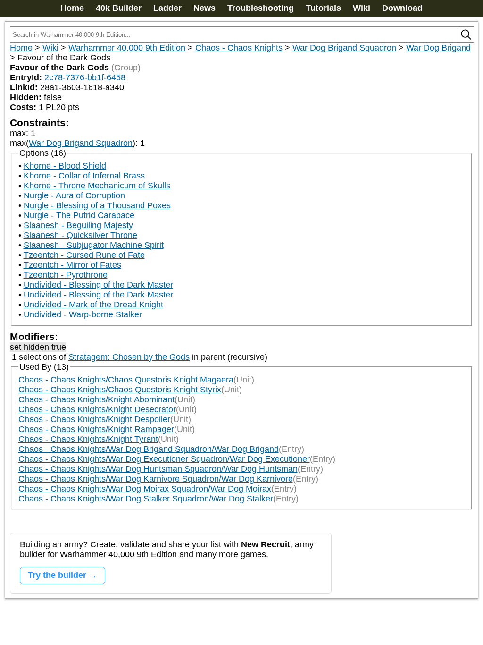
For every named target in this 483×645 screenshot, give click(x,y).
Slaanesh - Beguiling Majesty (78, 225)
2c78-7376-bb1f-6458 (84, 77)
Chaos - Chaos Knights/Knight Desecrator (97, 409)
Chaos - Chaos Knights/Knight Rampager (96, 429)
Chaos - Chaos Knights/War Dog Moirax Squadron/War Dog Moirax (144, 488)
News (204, 8)
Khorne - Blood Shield (65, 165)
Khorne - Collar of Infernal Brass (84, 175)
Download (402, 8)
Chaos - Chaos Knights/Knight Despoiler (94, 419)
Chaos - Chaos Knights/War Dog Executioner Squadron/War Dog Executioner (164, 459)
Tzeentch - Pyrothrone (66, 275)
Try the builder (57, 575)
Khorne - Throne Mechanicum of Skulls (97, 185)
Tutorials (323, 8)
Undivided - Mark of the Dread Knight (93, 304)
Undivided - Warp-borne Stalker (83, 314)
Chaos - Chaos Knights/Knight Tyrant (88, 439)
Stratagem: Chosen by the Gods (129, 357)
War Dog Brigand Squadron (344, 47)
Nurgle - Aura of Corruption (74, 195)
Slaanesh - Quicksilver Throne (80, 235)
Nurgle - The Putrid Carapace (79, 215)
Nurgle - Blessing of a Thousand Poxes (97, 205)
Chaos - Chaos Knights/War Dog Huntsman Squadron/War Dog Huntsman (158, 469)
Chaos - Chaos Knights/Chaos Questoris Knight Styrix (119, 389)
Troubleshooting (260, 8)
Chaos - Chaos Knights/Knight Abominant (96, 399)
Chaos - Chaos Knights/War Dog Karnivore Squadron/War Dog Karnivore (155, 479)
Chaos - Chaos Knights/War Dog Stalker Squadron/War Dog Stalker (145, 498)
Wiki (361, 8)
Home (72, 8)
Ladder (167, 8)
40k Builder (119, 8)
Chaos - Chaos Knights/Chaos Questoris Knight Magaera (125, 379)
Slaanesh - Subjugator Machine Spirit (94, 245)
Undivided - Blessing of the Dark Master (98, 284)
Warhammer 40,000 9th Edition (126, 47)
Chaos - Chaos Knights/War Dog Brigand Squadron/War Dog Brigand (148, 449)
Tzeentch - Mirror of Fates (72, 265)
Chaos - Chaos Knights (239, 47)
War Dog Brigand (438, 47)
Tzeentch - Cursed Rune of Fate (84, 255)
